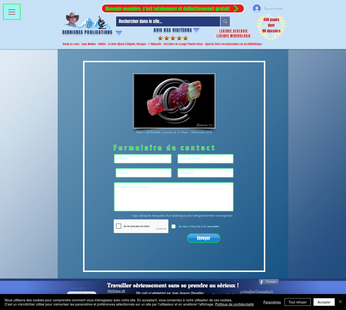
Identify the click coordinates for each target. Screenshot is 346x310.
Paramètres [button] (272, 302)
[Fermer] (340, 302)
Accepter (324, 302)
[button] (173, 8)
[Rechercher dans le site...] (225, 21)
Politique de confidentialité (234, 304)
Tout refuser (298, 302)
